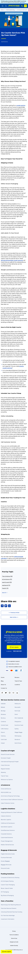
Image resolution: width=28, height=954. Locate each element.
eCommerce (5, 785)
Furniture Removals (6, 857)
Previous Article (14, 612)
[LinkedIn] (17, 692)
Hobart (3, 743)
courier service (20, 105)
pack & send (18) (7, 582)
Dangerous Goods (14, 941)
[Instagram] (9, 692)
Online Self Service (6, 788)
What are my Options (7, 779)
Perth (16, 714)
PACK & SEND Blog (10, 9)
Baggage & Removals (9, 850)
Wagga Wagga (18, 732)
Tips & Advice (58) (7, 576)
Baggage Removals (6, 864)
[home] (14, 5)
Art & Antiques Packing (7, 881)
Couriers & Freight (8, 751)
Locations (17, 684)
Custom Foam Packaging (8, 884)
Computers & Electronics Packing (10, 877)
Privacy (14, 931)
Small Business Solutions (8, 830)
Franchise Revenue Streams (8, 908)
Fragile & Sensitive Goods (8, 854)
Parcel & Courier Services (7, 754)
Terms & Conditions (14, 934)
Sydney (17, 728)
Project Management (7, 841)
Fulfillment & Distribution (8, 823)
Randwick (17, 739)
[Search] (5, 5)
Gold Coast (4, 739)
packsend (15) (6, 585)
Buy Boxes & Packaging (7, 895)
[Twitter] (6, 692)
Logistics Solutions (8, 809)
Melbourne (18, 703)
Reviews (17, 677)
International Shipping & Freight (10, 761)
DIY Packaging (5, 892)
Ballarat (3, 707)
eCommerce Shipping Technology (10, 796)
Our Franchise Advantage (8, 915)
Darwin (3, 732)
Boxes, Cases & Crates (7, 888)
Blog (2, 681)
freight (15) (5, 588)
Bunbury (3, 718)
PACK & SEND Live (6, 792)
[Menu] (2, 5)
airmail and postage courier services (12, 260)
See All (4, 592)
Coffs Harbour (4, 728)
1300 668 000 (17, 651)
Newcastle (17, 707)
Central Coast (4, 725)
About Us (3, 684)
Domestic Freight (6, 758)
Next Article (13, 617)
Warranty (3, 772)
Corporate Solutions (6, 834)
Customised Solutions (7, 837)
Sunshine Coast (19, 725)
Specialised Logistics (6, 826)
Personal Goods (5, 868)
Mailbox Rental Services (7, 844)
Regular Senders (5, 768)
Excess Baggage (5, 861)
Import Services (5, 765)
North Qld (17, 711)
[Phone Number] (22, 5)
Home (2, 9)
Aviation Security (14, 945)
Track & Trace (18, 681)
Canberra (3, 721)
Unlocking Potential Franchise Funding (11, 912)
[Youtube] (13, 692)
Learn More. (22, 2)
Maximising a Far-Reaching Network (11, 904)
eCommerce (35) (7, 579)
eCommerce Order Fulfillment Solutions (12, 799)
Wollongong (18, 736)
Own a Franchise (7, 901)
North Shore (18, 743)
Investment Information (7, 919)
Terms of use (14, 938)
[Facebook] (2, 692)
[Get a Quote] (25, 5)
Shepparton (18, 721)
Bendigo (3, 711)
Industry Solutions (6, 816)
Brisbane (3, 714)
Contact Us (4, 688)
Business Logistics (6, 819)
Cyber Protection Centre (7, 803)
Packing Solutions (7, 874)
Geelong (3, 736)
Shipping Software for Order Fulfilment (11, 812)
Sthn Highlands (19, 718)
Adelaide (3, 703)
